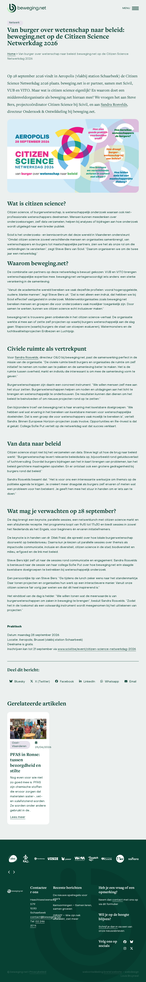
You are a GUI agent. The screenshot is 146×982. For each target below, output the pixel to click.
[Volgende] (14, 872)
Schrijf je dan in (108, 927)
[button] (130, 8)
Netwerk (14, 23)
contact (117, 900)
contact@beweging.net (45, 917)
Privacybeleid (37, 972)
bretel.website (113, 972)
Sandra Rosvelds (114, 104)
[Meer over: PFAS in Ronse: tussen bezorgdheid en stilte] (28, 728)
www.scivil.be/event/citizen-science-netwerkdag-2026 (97, 649)
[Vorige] (9, 872)
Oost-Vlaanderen (19, 745)
